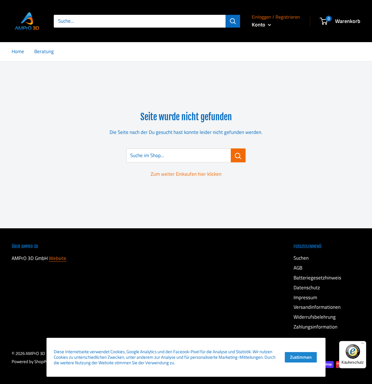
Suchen (301, 258)
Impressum (305, 297)
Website (57, 258)
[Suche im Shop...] (238, 155)
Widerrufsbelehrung (315, 317)
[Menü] (362, 344)
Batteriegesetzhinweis (317, 277)
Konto (259, 24)
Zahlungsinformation (315, 327)
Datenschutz (307, 287)
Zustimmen (301, 357)
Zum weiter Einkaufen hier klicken (186, 174)
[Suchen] (233, 21)
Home (18, 51)
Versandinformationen (317, 307)
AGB (298, 268)
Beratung (44, 51)
